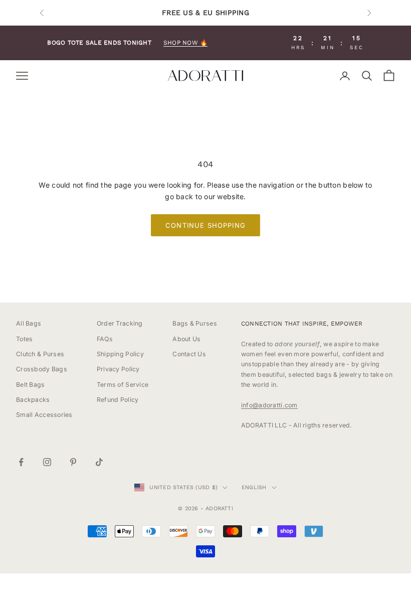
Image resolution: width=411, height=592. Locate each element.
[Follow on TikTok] (99, 462)
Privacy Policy (118, 369)
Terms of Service (122, 384)
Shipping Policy (120, 354)
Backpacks (33, 399)
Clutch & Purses (40, 354)
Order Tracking (120, 323)
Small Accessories (44, 414)
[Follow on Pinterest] (73, 462)
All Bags (28, 323)
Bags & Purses (194, 323)
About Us (186, 339)
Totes (24, 339)
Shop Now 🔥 (185, 42)
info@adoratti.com (269, 405)
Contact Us (189, 354)
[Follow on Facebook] (21, 462)
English (254, 487)
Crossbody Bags (41, 369)
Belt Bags (30, 384)
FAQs (105, 339)
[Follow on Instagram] (47, 462)
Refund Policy (118, 399)
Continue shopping (205, 225)
